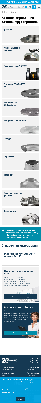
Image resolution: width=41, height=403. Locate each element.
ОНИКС (5, 12)
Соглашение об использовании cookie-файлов (20, 391)
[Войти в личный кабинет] (26, 7)
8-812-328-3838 (34, 367)
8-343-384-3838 (34, 373)
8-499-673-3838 (9, 373)
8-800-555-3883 (9, 367)
